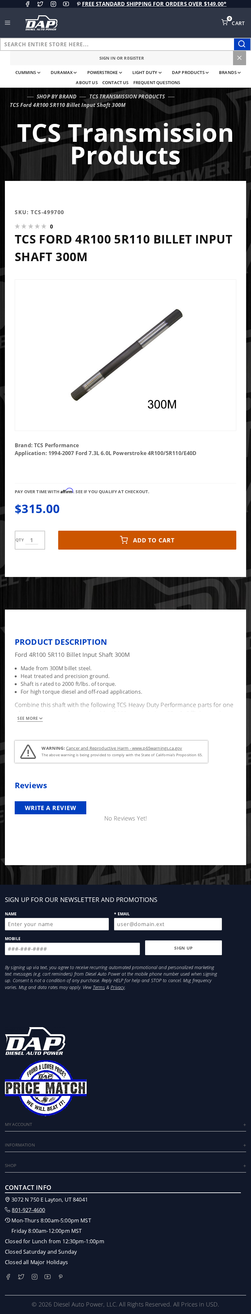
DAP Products (188, 72)
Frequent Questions (156, 82)
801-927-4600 (28, 1210)
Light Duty (145, 72)
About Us (86, 82)
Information (20, 1145)
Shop (11, 1165)
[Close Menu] (239, 58)
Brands (228, 72)
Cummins (25, 72)
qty (19, 540)
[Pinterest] (79, 4)
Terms (99, 987)
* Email (122, 914)
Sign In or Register (121, 58)
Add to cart (154, 540)
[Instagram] (53, 4)
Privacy (117, 987)
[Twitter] (40, 4)
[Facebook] (27, 4)
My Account (18, 1124)
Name (11, 914)
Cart (239, 23)
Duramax (62, 72)
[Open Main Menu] (7, 23)
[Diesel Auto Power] (41, 22)
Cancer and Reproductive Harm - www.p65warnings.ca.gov (124, 748)
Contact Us (115, 82)
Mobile (13, 938)
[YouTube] (66, 4)
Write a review (50, 808)
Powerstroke (102, 72)
